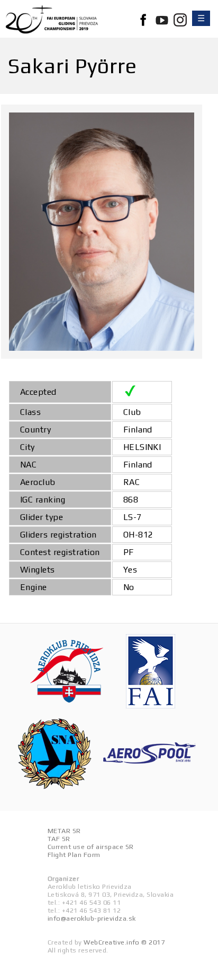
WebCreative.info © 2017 (124, 942)
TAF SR (59, 839)
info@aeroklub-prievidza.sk (91, 918)
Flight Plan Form (74, 855)
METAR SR (64, 831)
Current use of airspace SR (90, 847)
